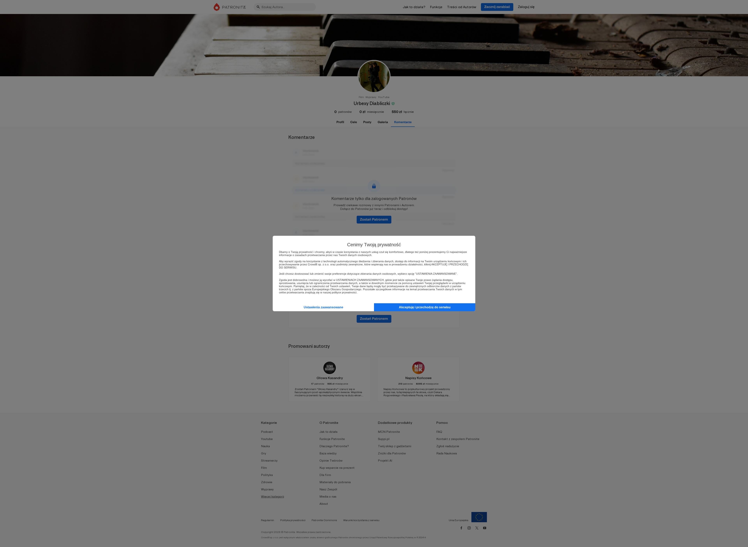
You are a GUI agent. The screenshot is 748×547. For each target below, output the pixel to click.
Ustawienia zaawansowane (323, 307)
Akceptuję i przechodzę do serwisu (425, 307)
